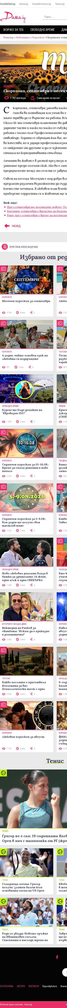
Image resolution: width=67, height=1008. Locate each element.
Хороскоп (38, 37)
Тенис (55, 761)
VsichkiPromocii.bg (41, 4)
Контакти (34, 986)
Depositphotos (49, 986)
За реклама (6, 986)
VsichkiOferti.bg (7, 4)
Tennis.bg (59, 4)
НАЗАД (16, 226)
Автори (21, 986)
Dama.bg (23, 4)
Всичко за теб (13, 29)
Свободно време (42, 29)
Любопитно (22, 37)
